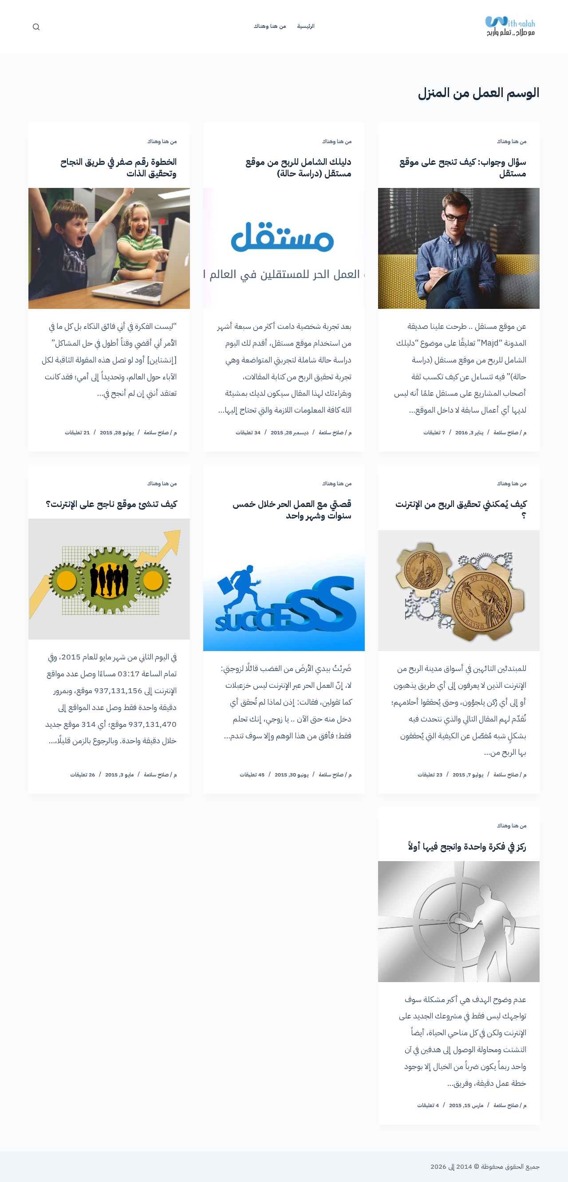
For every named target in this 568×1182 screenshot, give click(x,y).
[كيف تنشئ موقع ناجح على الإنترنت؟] (109, 579)
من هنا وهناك (270, 26)
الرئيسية (306, 26)
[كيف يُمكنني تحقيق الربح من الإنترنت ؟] (459, 590)
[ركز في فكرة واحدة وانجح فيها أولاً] (459, 921)
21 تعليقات (77, 433)
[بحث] (36, 26)
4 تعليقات (428, 1105)
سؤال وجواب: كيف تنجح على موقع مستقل (462, 167)
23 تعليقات (430, 775)
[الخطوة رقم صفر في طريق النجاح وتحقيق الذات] (109, 248)
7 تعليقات (434, 433)
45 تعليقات (252, 775)
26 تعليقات (82, 775)
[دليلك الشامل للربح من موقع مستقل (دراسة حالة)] (284, 248)
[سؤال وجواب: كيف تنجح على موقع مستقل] (459, 248)
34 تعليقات (248, 433)
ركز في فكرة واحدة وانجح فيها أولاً (467, 846)
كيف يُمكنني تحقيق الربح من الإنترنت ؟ (460, 509)
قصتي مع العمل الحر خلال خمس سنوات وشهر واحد (292, 509)
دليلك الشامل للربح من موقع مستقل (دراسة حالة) (298, 167)
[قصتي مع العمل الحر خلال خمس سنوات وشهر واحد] (284, 590)
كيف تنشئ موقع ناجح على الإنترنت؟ (111, 504)
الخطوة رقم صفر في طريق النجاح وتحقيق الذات (118, 167)
